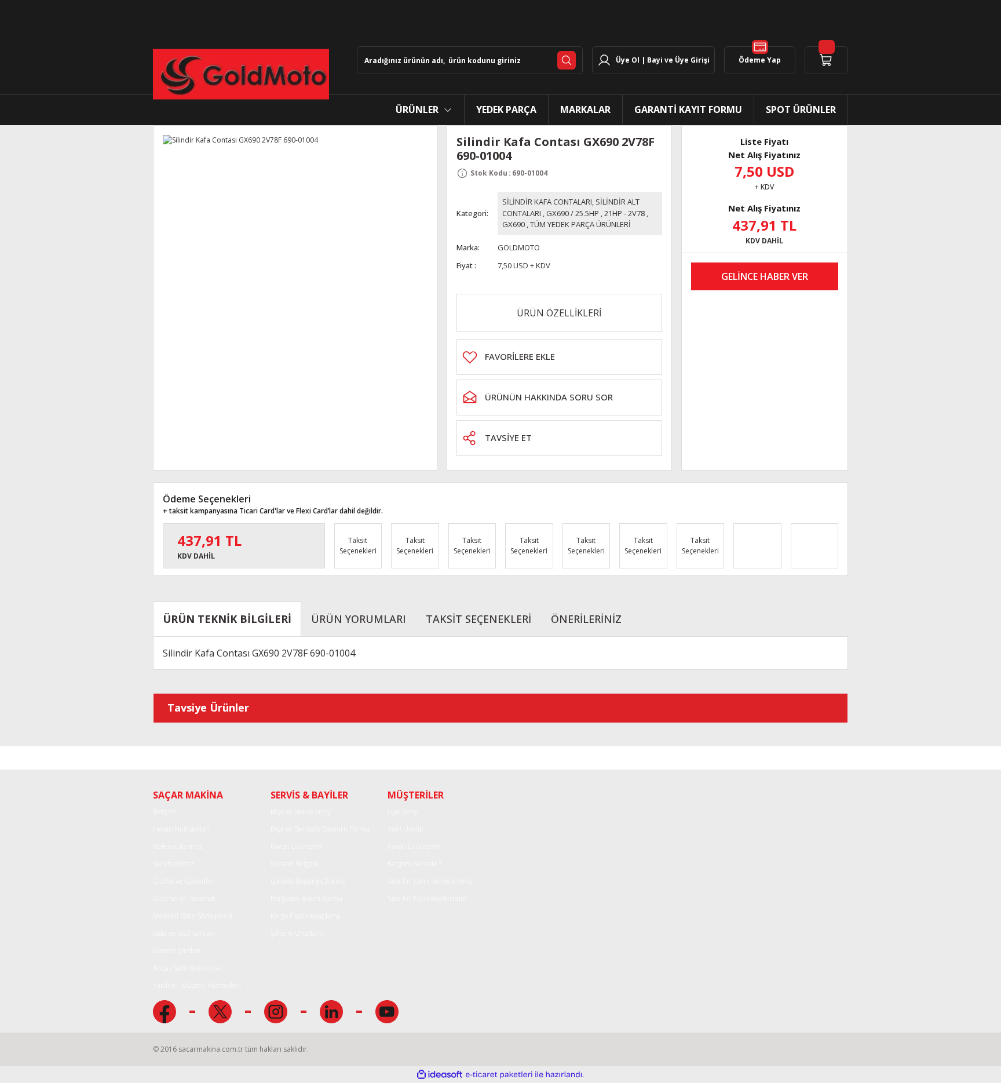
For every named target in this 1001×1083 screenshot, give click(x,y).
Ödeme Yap (760, 60)
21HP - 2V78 (624, 213)
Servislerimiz (173, 864)
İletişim (164, 811)
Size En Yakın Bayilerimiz (427, 898)
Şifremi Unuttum (297, 933)
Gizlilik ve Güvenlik (183, 881)
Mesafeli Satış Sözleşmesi (192, 916)
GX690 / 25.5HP (572, 213)
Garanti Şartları (176, 951)
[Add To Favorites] (559, 357)
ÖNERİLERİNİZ (586, 619)
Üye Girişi (403, 811)
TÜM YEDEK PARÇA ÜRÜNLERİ (580, 224)
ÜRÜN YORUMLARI (358, 619)
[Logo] (241, 74)
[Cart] (826, 60)
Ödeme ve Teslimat (184, 898)
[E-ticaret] (499, 1074)
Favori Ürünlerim (297, 846)
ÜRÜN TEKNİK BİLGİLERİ (227, 619)
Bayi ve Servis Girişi (301, 811)
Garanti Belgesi (294, 864)
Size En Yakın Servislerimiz (430, 881)
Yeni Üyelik (405, 829)
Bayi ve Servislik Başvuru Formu (320, 829)
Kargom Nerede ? (414, 864)
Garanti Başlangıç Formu (308, 881)
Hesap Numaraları (181, 829)
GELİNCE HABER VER (764, 276)
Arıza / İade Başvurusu (187, 968)
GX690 (513, 224)
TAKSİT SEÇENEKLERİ (478, 619)
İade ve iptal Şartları (184, 933)
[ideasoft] (440, 1074)
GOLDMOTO (519, 247)
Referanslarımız (177, 846)
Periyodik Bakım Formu (306, 898)
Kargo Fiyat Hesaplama (306, 916)
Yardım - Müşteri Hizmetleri (197, 985)
